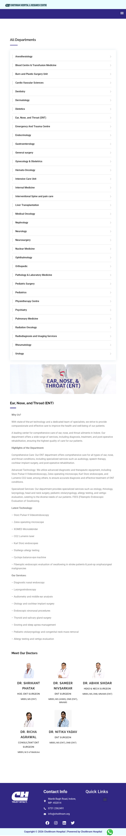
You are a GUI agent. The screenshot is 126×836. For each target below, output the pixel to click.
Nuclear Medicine (25, 248)
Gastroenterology (25, 143)
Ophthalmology (23, 257)
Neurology (21, 231)
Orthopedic (21, 266)
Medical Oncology (25, 213)
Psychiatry (21, 309)
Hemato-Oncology (25, 170)
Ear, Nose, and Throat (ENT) (30, 117)
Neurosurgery (23, 240)
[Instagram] (56, 823)
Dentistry (20, 91)
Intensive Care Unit (25, 178)
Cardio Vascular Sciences (29, 82)
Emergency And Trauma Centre (32, 126)
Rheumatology (23, 344)
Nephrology (21, 222)
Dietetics (20, 108)
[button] (121, 13)
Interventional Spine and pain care (34, 196)
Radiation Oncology (26, 327)
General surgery (24, 152)
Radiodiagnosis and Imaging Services (36, 336)
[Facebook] (47, 823)
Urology (19, 353)
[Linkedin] (64, 823)
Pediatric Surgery (25, 283)
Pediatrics (20, 292)
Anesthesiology (23, 56)
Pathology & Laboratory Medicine (33, 275)
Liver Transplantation (27, 205)
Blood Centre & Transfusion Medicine (35, 65)
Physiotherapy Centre (27, 301)
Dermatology (22, 100)
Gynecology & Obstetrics (28, 161)
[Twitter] (73, 823)
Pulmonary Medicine (26, 318)
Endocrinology (23, 135)
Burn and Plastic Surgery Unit (31, 74)
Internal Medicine (25, 187)
